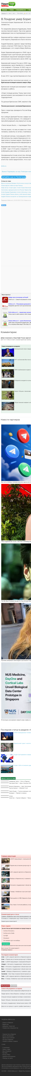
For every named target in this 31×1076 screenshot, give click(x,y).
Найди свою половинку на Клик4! (18, 297)
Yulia (2, 976)
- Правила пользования (8, 1056)
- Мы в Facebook (6, 1051)
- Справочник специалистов (10, 1028)
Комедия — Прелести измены (17, 793)
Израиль (4, 9)
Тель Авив (20, 13)
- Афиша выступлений (8, 1037)
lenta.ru (3, 166)
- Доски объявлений (7, 1036)
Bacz (2, 966)
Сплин (11, 796)
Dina (2, 978)
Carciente (4, 974)
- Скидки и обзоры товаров (10, 1041)
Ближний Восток (21, 9)
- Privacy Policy (6, 1054)
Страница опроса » (7, 949)
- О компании (6, 1047)
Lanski (3, 971)
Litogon (3, 964)
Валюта (4, 13)
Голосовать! (5, 943)
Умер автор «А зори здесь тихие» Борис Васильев (16, 187)
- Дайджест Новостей (8, 1026)
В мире (12, 9)
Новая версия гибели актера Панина (12, 185)
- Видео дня (5, 1024)
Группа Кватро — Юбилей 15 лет (18, 788)
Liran (2, 957)
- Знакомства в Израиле (9, 1034)
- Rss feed (4, 1053)
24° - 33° (28, 13)
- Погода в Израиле (7, 1039)
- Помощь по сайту (7, 1058)
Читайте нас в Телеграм (13, 177)
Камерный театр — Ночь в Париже (19, 781)
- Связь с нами (6, 1049)
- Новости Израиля (7, 1022)
